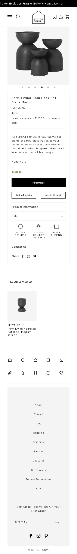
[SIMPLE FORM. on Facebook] (31, 535)
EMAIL (21, 521)
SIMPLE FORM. (40, 549)
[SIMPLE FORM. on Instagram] (28, 256)
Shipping (38, 442)
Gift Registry (38, 470)
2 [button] (29, 88)
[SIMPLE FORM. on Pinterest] (46, 535)
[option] (38, 54)
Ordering (38, 432)
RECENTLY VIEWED (20, 282)
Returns (38, 451)
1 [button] (22, 88)
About (38, 404)
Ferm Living (18, 108)
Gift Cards (38, 460)
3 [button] (35, 88)
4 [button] (42, 88)
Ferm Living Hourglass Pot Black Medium (22, 330)
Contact (38, 414)
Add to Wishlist (53, 195)
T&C (38, 423)
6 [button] (54, 88)
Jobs (38, 488)
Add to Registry (24, 195)
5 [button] (48, 88)
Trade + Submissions (38, 479)
